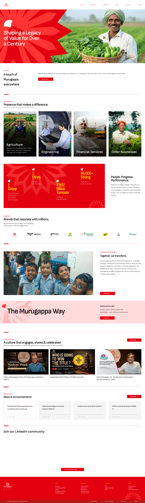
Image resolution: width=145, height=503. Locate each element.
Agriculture (83, 488)
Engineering (84, 489)
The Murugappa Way (60, 488)
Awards (57, 489)
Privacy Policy (94, 501)
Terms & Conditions (109, 501)
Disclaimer (123, 501)
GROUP (81, 4)
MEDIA (117, 4)
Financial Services (85, 491)
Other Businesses (85, 493)
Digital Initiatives (109, 488)
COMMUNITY (105, 4)
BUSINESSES (93, 4)
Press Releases (132, 486)
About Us (57, 486)
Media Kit (130, 488)
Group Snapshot (85, 486)
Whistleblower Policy (60, 491)
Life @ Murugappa (59, 493)
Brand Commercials (133, 489)
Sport (106, 489)
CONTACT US (128, 4)
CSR (106, 486)
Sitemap (136, 501)
